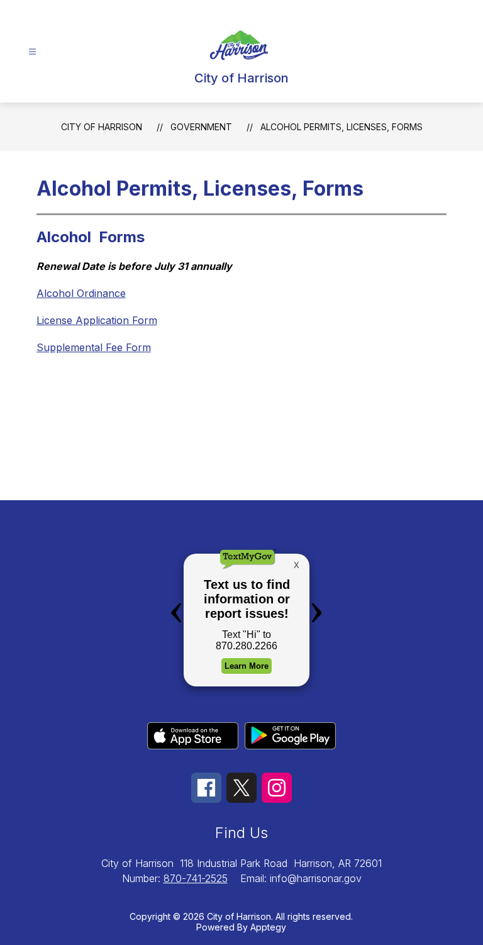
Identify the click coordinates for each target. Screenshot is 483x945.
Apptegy (268, 927)
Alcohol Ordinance (81, 293)
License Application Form (96, 320)
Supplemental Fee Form (93, 347)
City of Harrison (101, 126)
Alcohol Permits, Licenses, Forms (341, 126)
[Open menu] (32, 52)
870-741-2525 (196, 878)
